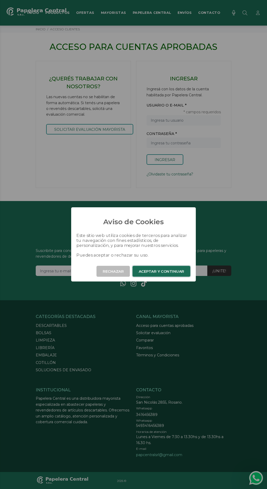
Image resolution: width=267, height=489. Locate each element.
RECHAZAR (113, 271)
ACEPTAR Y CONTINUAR (161, 271)
